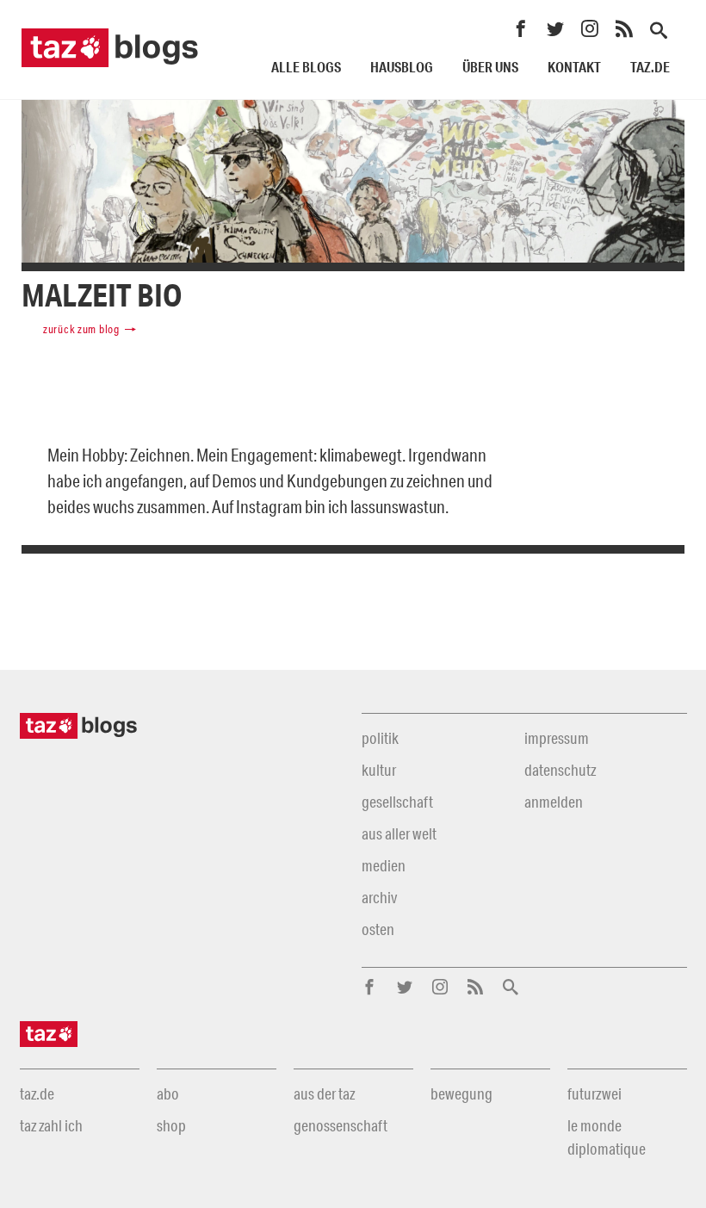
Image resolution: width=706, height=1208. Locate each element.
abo (168, 1093)
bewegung (461, 1093)
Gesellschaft (397, 801)
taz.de (650, 67)
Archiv (379, 897)
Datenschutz (560, 769)
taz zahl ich (51, 1125)
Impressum (556, 737)
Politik (380, 737)
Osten (378, 929)
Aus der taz (324, 1093)
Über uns (490, 67)
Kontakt (574, 67)
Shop (171, 1125)
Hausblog (401, 67)
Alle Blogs (306, 67)
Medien (384, 865)
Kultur (379, 769)
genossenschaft (340, 1125)
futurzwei (594, 1093)
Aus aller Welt (399, 833)
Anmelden (553, 801)
